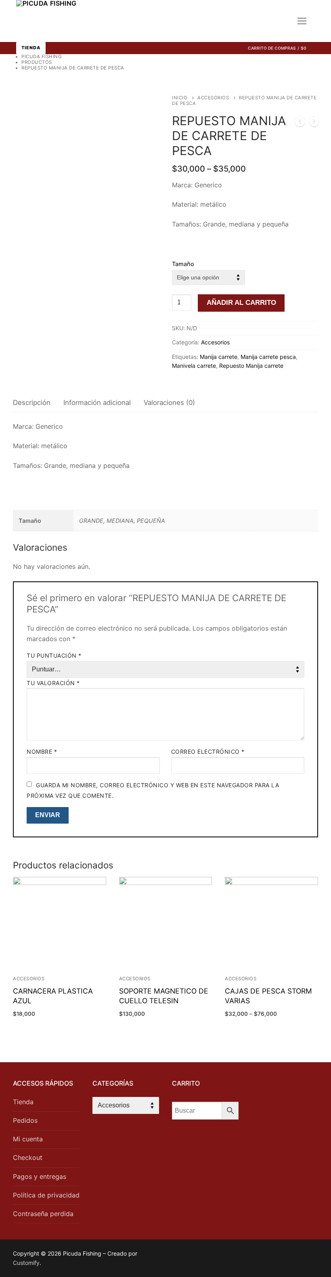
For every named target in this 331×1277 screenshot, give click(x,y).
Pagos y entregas (39, 1176)
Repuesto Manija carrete (251, 365)
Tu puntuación (54, 655)
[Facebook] (231, 1255)
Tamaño (183, 263)
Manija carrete (218, 356)
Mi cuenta (28, 1139)
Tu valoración (53, 682)
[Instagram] (256, 1255)
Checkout (27, 1157)
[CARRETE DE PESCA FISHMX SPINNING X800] (300, 123)
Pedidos (25, 1120)
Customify (26, 1262)
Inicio (179, 98)
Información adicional (97, 402)
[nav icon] (302, 21)
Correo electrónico (208, 751)
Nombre (42, 751)
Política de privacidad (46, 1195)
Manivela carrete (194, 365)
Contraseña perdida (43, 1214)
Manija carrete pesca (268, 356)
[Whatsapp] (243, 1255)
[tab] (31, 403)
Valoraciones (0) (169, 402)
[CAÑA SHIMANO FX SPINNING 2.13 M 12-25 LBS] (314, 123)
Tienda (30, 47)
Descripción (31, 402)
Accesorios (213, 98)
